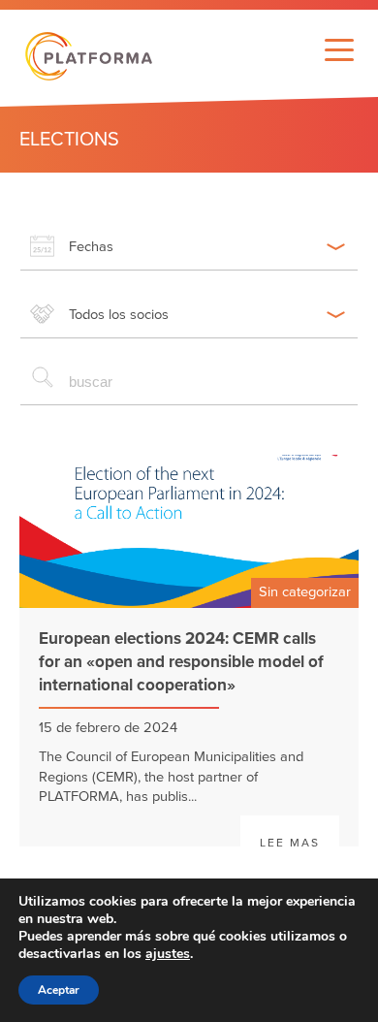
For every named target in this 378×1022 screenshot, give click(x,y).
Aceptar (58, 990)
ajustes (167, 954)
